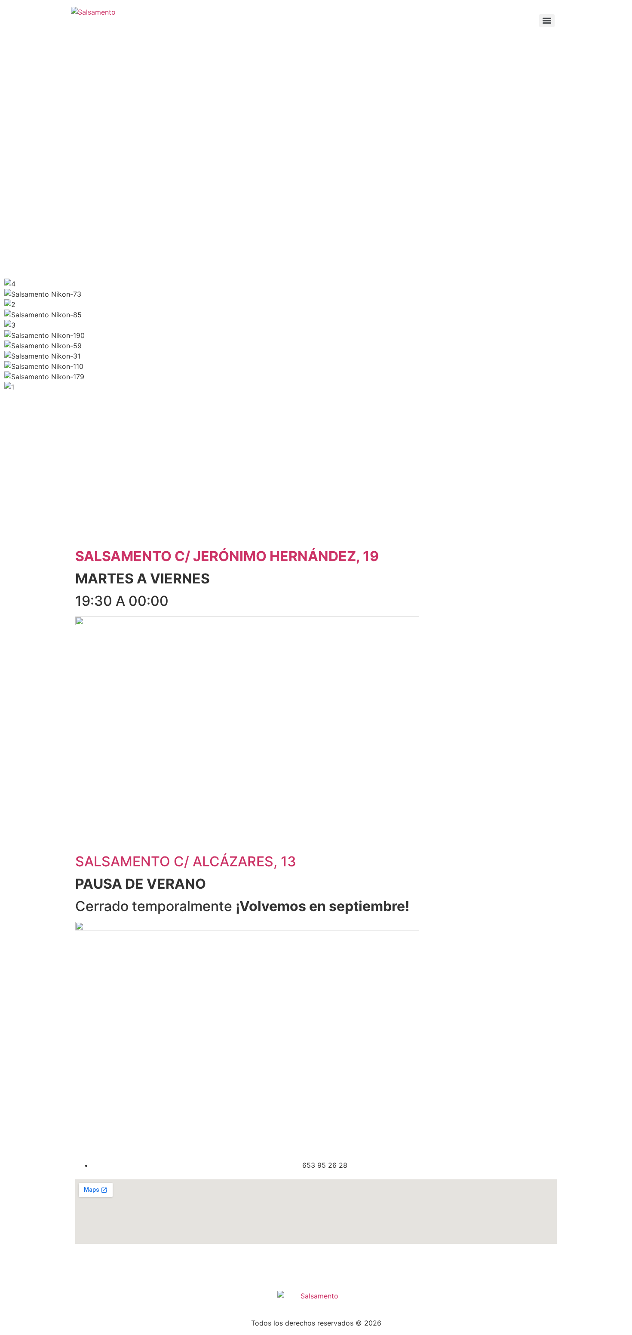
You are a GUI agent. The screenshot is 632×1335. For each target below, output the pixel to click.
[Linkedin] (180, 1266)
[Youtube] (133, 1266)
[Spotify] (157, 1266)
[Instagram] (109, 1266)
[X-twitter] (204, 1266)
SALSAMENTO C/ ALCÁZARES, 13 (185, 861)
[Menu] (547, 20)
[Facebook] (86, 1266)
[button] (316, 397)
